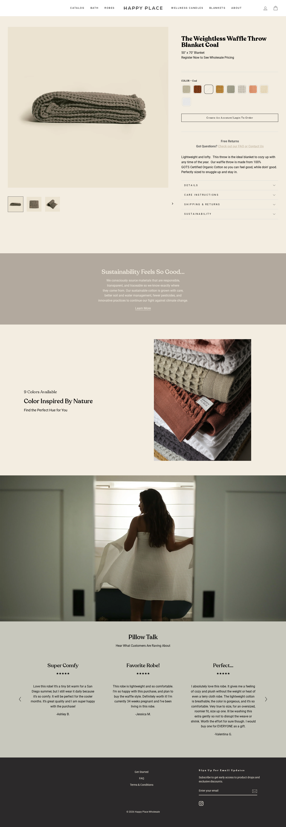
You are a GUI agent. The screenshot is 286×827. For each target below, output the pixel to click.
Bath (94, 7)
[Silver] (242, 91)
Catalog (77, 7)
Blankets (217, 7)
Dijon (219, 89)
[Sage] (231, 91)
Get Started (141, 771)
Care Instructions (201, 195)
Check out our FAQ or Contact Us (241, 146)
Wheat (264, 89)
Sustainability (197, 214)
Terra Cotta (253, 89)
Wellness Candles (187, 7)
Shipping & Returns (202, 204)
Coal (208, 89)
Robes (109, 7)
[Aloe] (186, 91)
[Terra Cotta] (253, 91)
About (236, 7)
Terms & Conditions (141, 784)
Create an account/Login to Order (229, 117)
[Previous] (20, 699)
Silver (242, 89)
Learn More (143, 308)
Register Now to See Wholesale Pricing (207, 57)
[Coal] (209, 91)
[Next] (170, 202)
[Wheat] (264, 91)
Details (191, 185)
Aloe (186, 89)
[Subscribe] (254, 791)
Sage (230, 89)
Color (189, 80)
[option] (88, 107)
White (186, 101)
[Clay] (197, 91)
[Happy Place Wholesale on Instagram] (201, 803)
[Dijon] (220, 91)
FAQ (141, 778)
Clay (197, 89)
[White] (186, 103)
